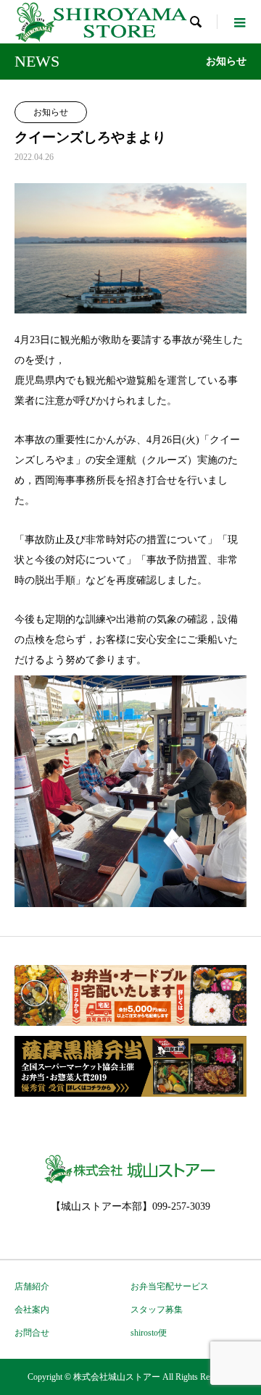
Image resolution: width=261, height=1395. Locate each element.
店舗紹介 (31, 1286)
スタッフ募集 (156, 1310)
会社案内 (31, 1310)
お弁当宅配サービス (169, 1286)
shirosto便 (148, 1333)
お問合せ (31, 1333)
